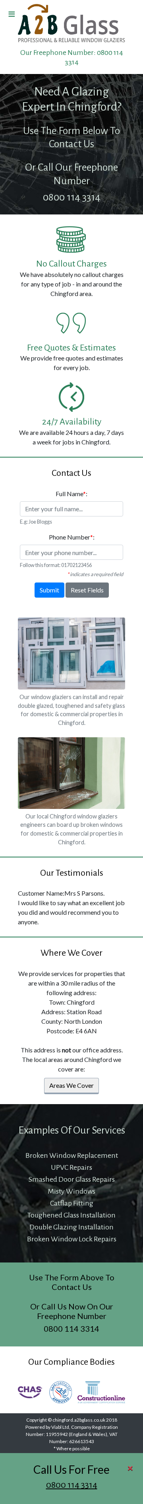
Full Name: (71, 493)
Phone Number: (72, 537)
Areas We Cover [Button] (71, 1085)
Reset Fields (87, 590)
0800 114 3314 (71, 1485)
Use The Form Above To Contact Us (71, 1282)
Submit (49, 590)
